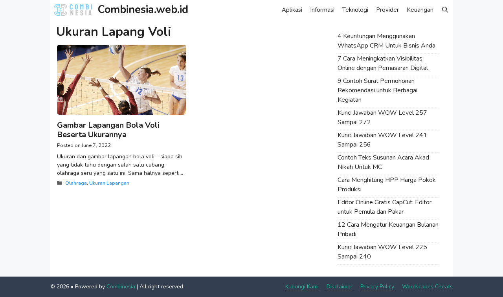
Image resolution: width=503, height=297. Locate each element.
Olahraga (76, 183)
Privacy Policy (377, 286)
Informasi (322, 10)
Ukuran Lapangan (109, 183)
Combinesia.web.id (143, 9)
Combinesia (120, 286)
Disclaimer (339, 286)
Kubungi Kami (302, 286)
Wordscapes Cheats (427, 286)
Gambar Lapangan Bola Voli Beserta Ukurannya (108, 130)
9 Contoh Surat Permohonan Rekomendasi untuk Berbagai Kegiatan (377, 90)
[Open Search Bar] (445, 10)
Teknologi (355, 10)
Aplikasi (292, 10)
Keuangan (420, 10)
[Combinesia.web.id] (75, 10)
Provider (387, 10)
